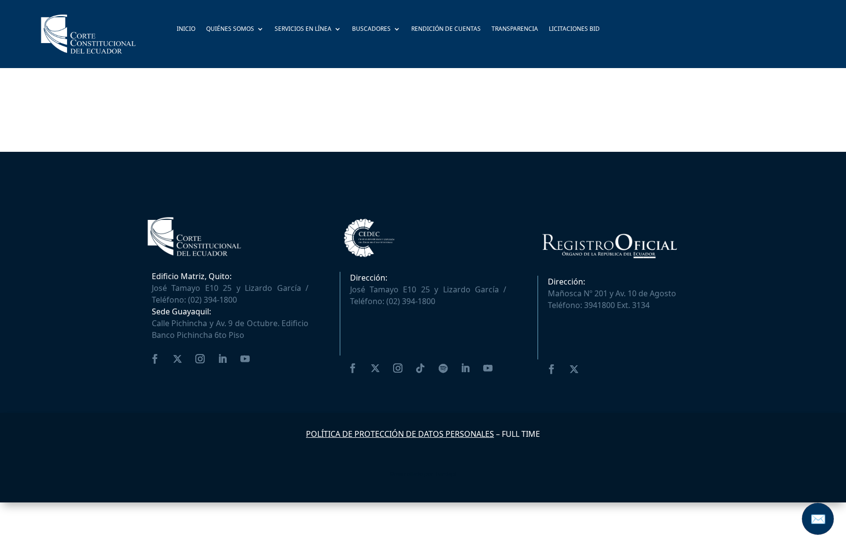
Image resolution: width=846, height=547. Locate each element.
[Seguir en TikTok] (420, 368)
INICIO (186, 29)
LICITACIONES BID (574, 29)
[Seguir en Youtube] (245, 359)
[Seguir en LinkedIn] (222, 359)
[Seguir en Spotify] (443, 368)
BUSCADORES (371, 29)
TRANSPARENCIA (515, 29)
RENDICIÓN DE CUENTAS (446, 29)
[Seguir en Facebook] (155, 359)
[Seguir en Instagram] (200, 359)
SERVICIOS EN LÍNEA (303, 29)
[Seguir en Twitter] (177, 359)
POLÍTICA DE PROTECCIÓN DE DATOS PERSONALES (400, 433)
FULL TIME (521, 433)
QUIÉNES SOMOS (230, 29)
